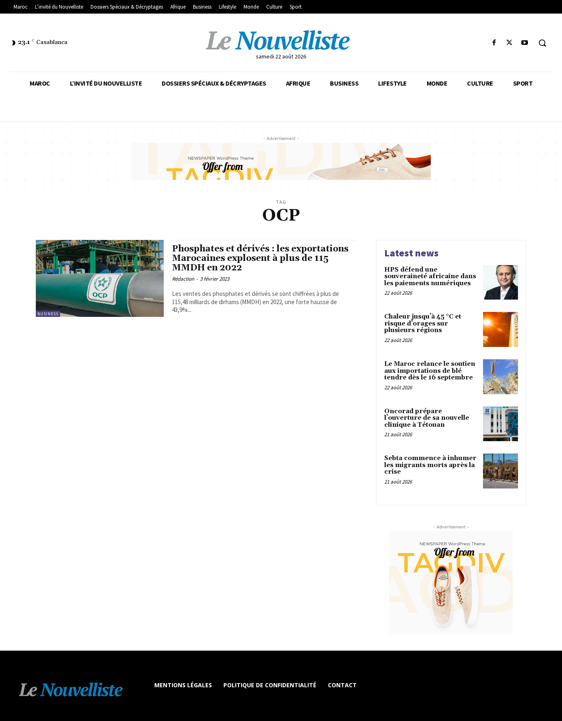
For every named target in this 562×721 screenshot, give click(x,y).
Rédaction (183, 278)
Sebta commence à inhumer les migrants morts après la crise (430, 465)
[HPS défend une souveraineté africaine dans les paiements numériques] (500, 282)
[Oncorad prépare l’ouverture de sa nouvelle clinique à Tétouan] (500, 424)
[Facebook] (493, 43)
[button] (542, 43)
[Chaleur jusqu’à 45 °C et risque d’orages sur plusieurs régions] (500, 329)
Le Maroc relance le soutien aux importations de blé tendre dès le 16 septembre (429, 370)
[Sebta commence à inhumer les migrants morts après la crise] (500, 471)
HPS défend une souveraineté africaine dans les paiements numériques (430, 276)
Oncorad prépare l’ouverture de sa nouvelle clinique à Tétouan (426, 418)
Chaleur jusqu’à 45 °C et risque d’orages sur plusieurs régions (422, 323)
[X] (509, 43)
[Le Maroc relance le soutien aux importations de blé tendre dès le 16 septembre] (500, 376)
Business (47, 313)
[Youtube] (524, 43)
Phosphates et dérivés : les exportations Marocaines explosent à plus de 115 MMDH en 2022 (260, 258)
